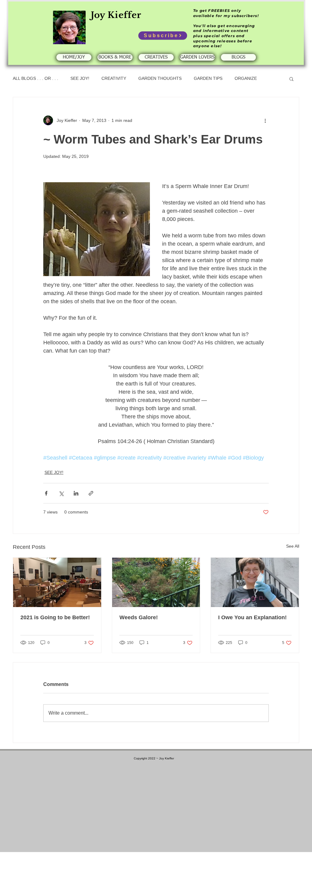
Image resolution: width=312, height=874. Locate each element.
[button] (291, 78)
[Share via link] (91, 493)
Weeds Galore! (138, 617)
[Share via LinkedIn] (76, 493)
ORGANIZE (246, 78)
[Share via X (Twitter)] (61, 493)
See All (292, 546)
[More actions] (265, 120)
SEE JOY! (79, 78)
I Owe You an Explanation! (252, 617)
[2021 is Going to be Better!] (57, 582)
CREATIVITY (113, 78)
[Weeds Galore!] (156, 582)
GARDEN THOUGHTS (160, 78)
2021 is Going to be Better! (55, 617)
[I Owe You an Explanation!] (255, 582)
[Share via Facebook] (46, 493)
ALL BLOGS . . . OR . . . (35, 78)
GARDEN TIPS (208, 78)
